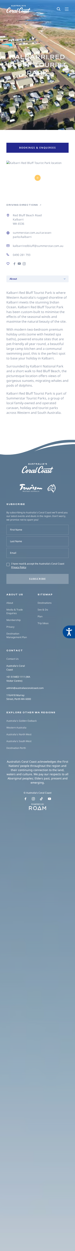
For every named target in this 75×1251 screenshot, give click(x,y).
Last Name (16, 541)
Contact (14, 650)
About (9, 603)
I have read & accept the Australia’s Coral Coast (37, 565)
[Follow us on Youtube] (49, 799)
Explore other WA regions (31, 712)
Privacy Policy (18, 567)
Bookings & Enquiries (37, 147)
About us (14, 594)
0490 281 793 (21, 255)
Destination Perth (16, 748)
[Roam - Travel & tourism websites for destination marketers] (37, 808)
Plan (40, 616)
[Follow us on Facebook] (25, 799)
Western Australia (16, 727)
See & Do (43, 609)
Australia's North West (18, 734)
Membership (13, 620)
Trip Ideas (43, 623)
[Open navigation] (67, 9)
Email (13, 553)
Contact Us (12, 658)
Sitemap (45, 594)
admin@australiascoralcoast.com (25, 688)
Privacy (10, 626)
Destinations (45, 603)
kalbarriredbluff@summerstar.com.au (38, 246)
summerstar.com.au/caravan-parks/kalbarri (32, 235)
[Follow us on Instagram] (33, 799)
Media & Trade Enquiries (14, 611)
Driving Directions (22, 205)
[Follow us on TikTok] (41, 799)
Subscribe (37, 579)
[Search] (59, 9)
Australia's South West (18, 741)
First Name (16, 529)
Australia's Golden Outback (21, 720)
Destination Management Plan (16, 635)
